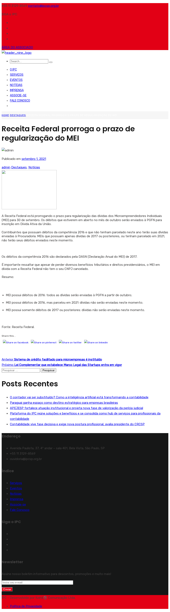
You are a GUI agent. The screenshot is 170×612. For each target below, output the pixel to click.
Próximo (62, 365)
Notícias (16, 85)
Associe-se (18, 95)
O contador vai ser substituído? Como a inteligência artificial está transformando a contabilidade (79, 397)
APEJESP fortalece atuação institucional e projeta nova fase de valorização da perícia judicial (76, 408)
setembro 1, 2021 (34, 159)
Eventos (16, 80)
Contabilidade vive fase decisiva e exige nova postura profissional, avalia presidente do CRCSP (77, 424)
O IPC (13, 69)
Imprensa (17, 90)
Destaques (18, 115)
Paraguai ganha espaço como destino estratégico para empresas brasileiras (64, 403)
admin (6, 167)
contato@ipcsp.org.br (43, 6)
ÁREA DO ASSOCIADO (17, 47)
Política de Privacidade (26, 606)
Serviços (16, 75)
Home (5, 115)
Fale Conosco (20, 100)
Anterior (52, 359)
